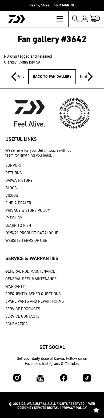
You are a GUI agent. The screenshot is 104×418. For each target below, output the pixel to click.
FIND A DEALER (18, 203)
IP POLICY (13, 218)
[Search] (75, 18)
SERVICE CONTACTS (22, 316)
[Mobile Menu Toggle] (63, 19)
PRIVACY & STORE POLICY (27, 210)
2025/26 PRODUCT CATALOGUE (31, 233)
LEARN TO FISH (18, 225)
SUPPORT (13, 165)
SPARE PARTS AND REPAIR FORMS (34, 301)
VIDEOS (11, 195)
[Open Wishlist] (96, 410)
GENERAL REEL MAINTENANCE (31, 279)
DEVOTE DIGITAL (46, 407)
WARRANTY (15, 286)
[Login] (84, 18)
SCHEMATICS (16, 324)
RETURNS (13, 173)
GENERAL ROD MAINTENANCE (30, 271)
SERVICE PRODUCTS (22, 309)
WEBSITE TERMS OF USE (26, 240)
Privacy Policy (74, 407)
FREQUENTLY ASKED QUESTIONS (33, 294)
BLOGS (11, 188)
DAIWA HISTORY (19, 180)
